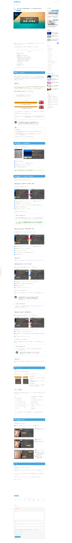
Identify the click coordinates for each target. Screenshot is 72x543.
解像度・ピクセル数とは (20, 53)
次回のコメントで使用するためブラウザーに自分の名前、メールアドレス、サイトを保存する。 (26, 529)
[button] (16, 500)
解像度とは (19, 54)
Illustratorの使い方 (50, 48)
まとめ (18, 66)
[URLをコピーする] (43, 500)
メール (16, 523)
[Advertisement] (29, 35)
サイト (15, 526)
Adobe (48, 51)
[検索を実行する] (57, 43)
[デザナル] (17, 2)
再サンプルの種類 (20, 63)
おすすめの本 (49, 70)
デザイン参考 (49, 57)
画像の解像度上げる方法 (20, 64)
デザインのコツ (50, 54)
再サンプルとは (19, 62)
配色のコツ (49, 58)
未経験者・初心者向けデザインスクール (52, 61)
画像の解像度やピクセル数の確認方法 (22, 55)
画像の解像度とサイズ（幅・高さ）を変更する (23, 56)
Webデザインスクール (50, 64)
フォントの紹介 (50, 67)
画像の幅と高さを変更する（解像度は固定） (53, 104)
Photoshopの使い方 (18, 10)
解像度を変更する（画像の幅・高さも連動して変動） (24, 57)
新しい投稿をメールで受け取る (18, 534)
